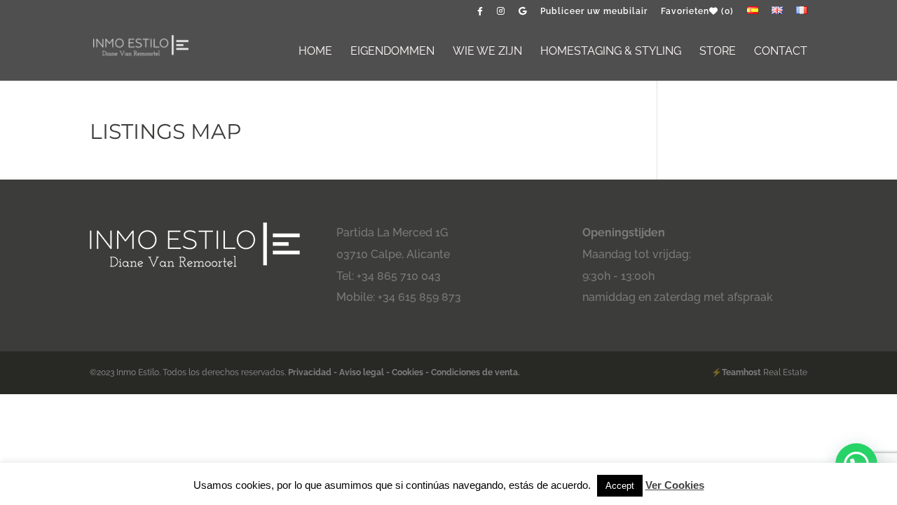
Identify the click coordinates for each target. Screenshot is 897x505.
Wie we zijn (487, 52)
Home (315, 52)
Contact (780, 52)
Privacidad (311, 372)
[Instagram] (501, 14)
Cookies (407, 372)
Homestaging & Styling (610, 52)
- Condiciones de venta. (472, 372)
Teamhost (741, 372)
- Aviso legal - (362, 372)
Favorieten (697, 11)
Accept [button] (619, 485)
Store (717, 52)
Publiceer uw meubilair (594, 11)
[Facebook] (480, 14)
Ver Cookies (674, 485)
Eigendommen (392, 52)
